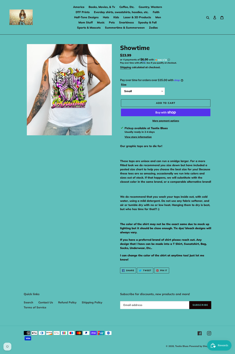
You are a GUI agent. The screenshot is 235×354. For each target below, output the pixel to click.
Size (123, 84)
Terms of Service (35, 307)
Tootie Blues (182, 346)
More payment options (165, 120)
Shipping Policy (92, 302)
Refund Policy (67, 302)
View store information (138, 136)
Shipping (125, 67)
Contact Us (45, 302)
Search (28, 302)
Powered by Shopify (200, 346)
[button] (145, 59)
